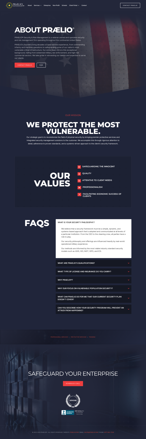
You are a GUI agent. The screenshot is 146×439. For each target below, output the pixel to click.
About (30, 5)
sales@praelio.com (91, 432)
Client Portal (73, 5)
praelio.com (74, 432)
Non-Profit (56, 5)
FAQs (41, 65)
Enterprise (47, 5)
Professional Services (59, 337)
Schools (64, 5)
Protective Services (78, 337)
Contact (84, 5)
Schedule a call (73, 383)
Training (92, 337)
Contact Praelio (130, 5)
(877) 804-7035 (109, 432)
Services (37, 5)
